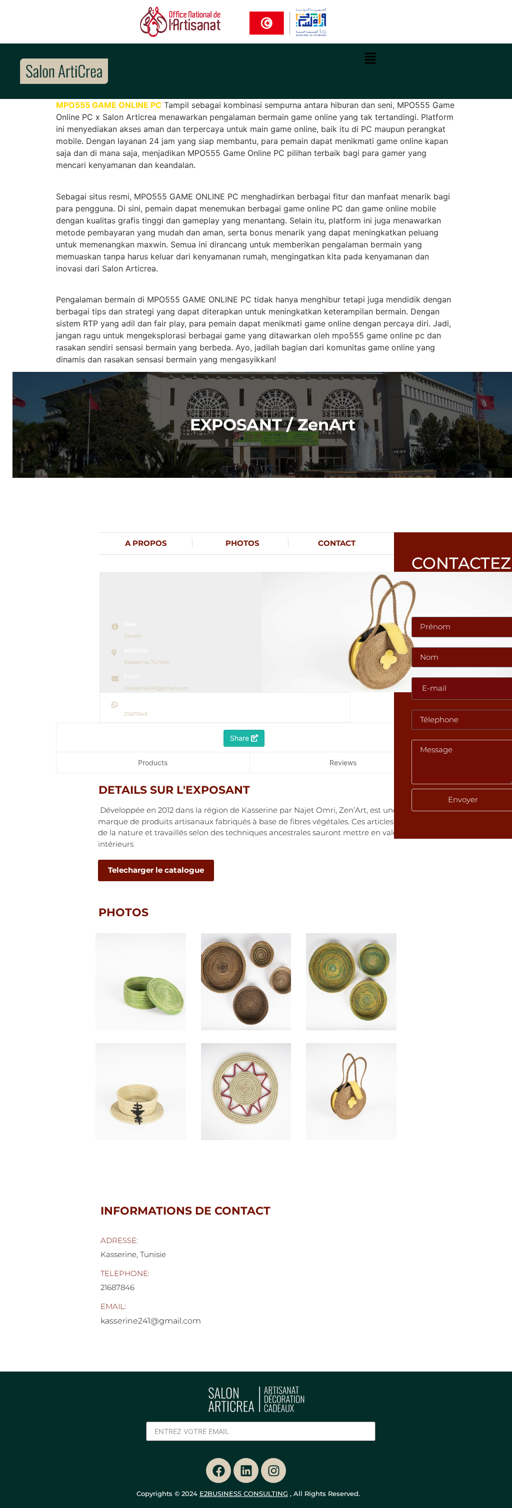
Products (153, 762)
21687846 (136, 714)
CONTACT (337, 543)
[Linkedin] (246, 1470)
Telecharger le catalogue (156, 870)
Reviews (343, 762)
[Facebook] (218, 1470)
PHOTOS (243, 543)
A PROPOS (146, 543)
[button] (370, 59)
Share (240, 738)
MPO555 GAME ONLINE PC (109, 105)
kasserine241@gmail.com (156, 688)
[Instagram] (273, 1470)
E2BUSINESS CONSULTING (244, 1494)
